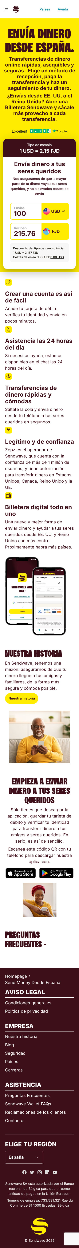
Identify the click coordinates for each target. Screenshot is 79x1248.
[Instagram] (39, 1172)
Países (45, 9)
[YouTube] (55, 1172)
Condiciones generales (28, 1002)
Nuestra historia (21, 698)
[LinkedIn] (47, 1172)
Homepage (16, 976)
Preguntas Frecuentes (27, 1095)
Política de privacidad (26, 1011)
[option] (35, 1140)
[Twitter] (32, 1172)
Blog (9, 1044)
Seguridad (15, 1053)
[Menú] (6, 9)
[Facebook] (24, 1172)
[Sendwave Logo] (16, 9)
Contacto (14, 1120)
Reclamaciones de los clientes (35, 1112)
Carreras (14, 1069)
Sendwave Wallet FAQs (28, 1103)
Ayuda (63, 9)
